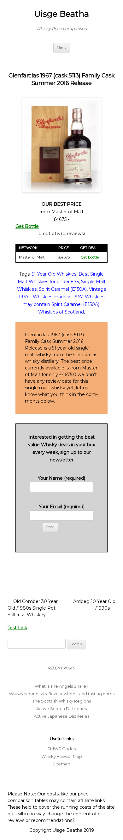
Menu (62, 47)
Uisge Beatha (61, 14)
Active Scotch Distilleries (61, 708)
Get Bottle (27, 226)
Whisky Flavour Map (61, 756)
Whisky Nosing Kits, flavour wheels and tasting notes (61, 693)
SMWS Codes (61, 748)
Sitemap (61, 763)
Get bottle (89, 257)
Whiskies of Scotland (61, 312)
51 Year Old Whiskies (54, 274)
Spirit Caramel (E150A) (63, 289)
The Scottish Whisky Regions (61, 700)
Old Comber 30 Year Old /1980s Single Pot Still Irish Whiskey (33, 608)
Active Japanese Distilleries (61, 716)
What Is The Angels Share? (61, 686)
